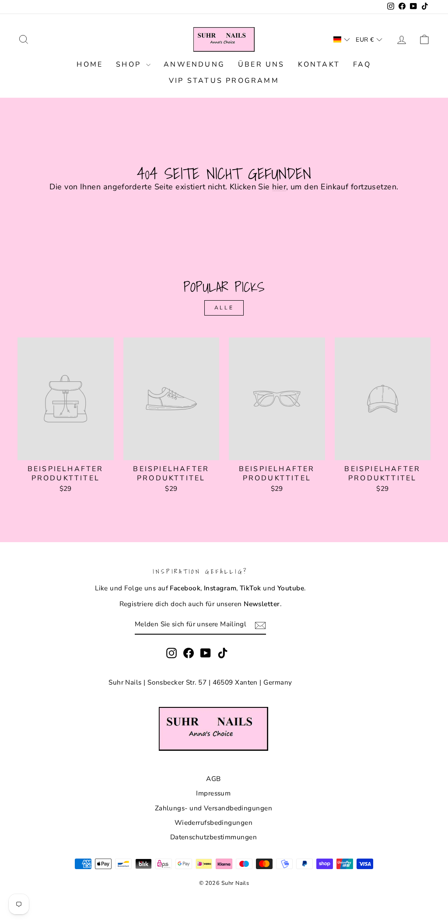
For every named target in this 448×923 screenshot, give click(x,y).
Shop (130, 64)
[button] (341, 39)
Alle (224, 307)
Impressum (213, 793)
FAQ (362, 64)
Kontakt (319, 64)
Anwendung (194, 64)
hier (279, 186)
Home (90, 64)
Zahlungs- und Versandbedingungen (213, 808)
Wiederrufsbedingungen (213, 822)
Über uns (261, 64)
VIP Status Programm (224, 80)
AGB (213, 778)
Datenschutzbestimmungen (213, 837)
